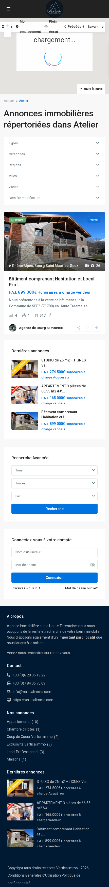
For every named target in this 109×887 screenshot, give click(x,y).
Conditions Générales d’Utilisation (34, 875)
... (90, 306)
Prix (18, 496)
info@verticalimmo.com (32, 692)
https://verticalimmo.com (33, 700)
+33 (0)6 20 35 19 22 (29, 675)
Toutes (20, 483)
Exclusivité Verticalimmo (26, 744)
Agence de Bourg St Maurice (41, 328)
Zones (13, 187)
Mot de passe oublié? (81, 588)
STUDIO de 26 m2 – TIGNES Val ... (63, 782)
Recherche (55, 509)
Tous (19, 470)
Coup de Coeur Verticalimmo (30, 737)
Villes (13, 176)
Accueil (9, 101)
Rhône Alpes (22, 266)
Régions (15, 165)
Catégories (17, 154)
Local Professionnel (22, 752)
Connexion (54, 578)
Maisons (13, 759)
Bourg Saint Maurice (51, 266)
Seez (74, 266)
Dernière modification (24, 198)
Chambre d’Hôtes (21, 729)
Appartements (18, 722)
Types (13, 143)
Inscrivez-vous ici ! (25, 588)
